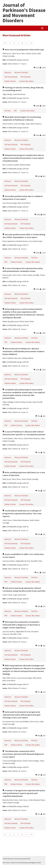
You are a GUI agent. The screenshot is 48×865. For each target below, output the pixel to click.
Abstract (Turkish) (21, 72)
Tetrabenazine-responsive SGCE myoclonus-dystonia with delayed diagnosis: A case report (23, 754)
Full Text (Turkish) (10, 77)
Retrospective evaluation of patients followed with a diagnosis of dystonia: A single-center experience (21, 625)
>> (31, 43)
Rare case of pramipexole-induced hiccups (24, 49)
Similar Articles (10, 81)
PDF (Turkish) (25, 77)
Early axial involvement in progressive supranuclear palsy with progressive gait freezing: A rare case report (21, 715)
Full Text (7, 111)
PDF (15, 111)
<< (5, 43)
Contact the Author (26, 81)
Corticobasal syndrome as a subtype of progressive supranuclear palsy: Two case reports (22, 513)
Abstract (7, 72)
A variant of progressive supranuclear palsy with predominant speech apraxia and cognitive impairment (24, 793)
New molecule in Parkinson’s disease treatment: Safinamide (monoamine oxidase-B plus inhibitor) (24, 351)
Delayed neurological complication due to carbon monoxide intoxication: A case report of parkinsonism (23, 158)
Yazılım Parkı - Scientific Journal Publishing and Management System (22, 862)
